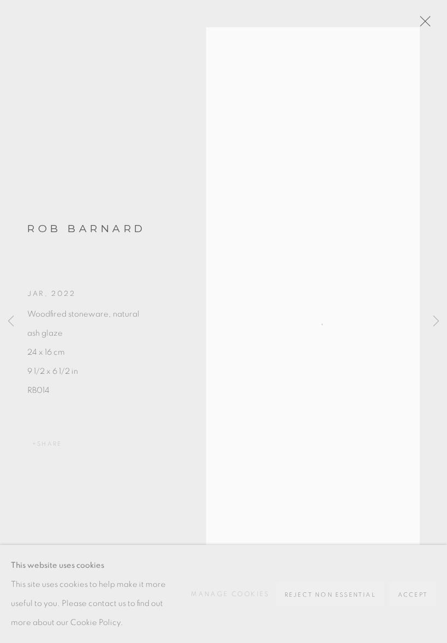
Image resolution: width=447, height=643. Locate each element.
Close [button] (422, 24)
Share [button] (49, 444)
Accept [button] (413, 595)
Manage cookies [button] (230, 594)
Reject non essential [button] (330, 595)
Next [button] (436, 321)
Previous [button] (11, 321)
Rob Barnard (86, 228)
